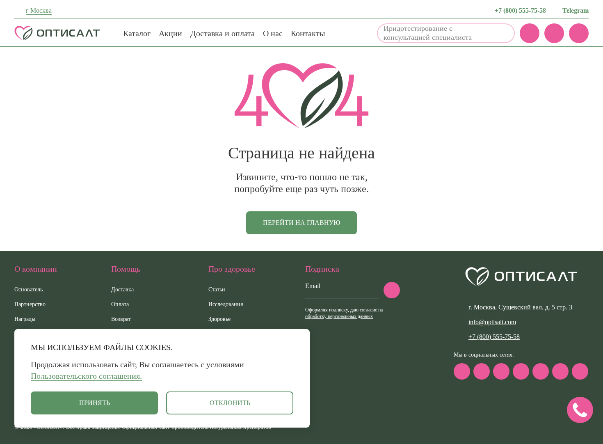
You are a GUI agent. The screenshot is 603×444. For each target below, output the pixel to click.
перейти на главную (301, 222)
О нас (273, 33)
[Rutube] (521, 371)
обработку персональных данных (339, 316)
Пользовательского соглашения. (86, 375)
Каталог (137, 33)
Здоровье (219, 319)
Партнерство (30, 304)
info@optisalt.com (492, 321)
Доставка (122, 289)
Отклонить (230, 402)
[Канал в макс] (462, 371)
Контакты (308, 33)
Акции (170, 33)
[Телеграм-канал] (481, 371)
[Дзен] (540, 371)
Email (312, 285)
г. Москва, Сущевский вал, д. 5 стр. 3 (520, 307)
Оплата (120, 304)
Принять (94, 402)
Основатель (28, 289)
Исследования (225, 304)
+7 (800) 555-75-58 (520, 10)
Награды (24, 319)
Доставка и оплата (222, 33)
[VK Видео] (580, 371)
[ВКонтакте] (501, 371)
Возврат (121, 319)
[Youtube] (560, 371)
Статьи (216, 289)
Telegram (575, 10)
